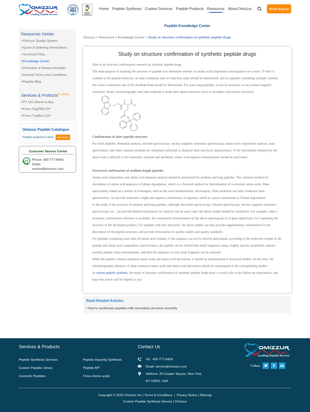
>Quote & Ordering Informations (44, 47)
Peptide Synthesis (127, 9)
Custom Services (158, 9)
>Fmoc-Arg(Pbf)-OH (35, 109)
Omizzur (89, 37)
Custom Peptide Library (36, 368)
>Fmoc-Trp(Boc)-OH (36, 115)
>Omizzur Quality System (39, 40)
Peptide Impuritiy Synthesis (102, 359)
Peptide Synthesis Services (38, 359)
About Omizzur (240, 9)
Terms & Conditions (158, 395)
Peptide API (91, 368)
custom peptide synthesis (112, 272)
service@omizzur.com (48, 168)
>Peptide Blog (31, 81)
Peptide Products (190, 9)
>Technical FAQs (33, 54)
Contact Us (149, 346)
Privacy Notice (187, 395)
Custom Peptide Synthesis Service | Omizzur (155, 401)
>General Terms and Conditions (44, 74)
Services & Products (39, 346)
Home (104, 9)
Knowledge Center (131, 37)
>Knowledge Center (35, 61)
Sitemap (206, 395)
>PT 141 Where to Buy (37, 102)
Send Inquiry (279, 9)
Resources (215, 9)
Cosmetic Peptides (32, 376)
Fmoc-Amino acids (96, 376)
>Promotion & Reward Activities (43, 68)
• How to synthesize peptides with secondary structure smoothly (131, 308)
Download (62, 137)
